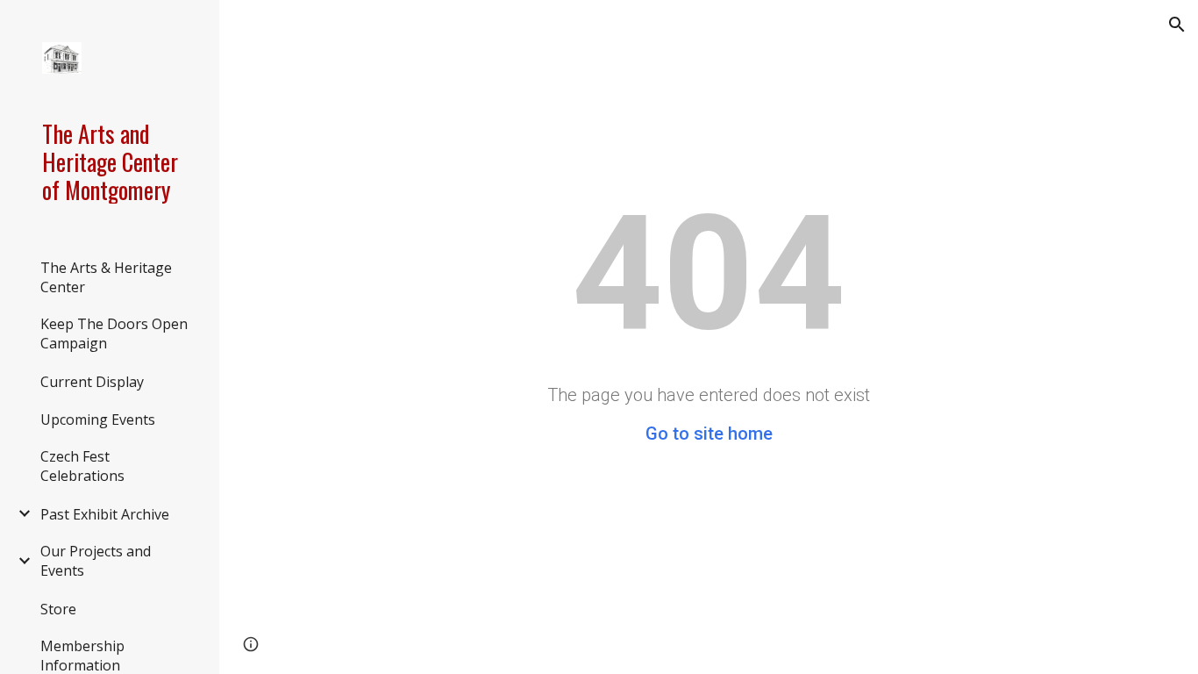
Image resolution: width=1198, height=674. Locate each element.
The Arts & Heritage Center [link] (106, 277)
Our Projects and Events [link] (95, 560)
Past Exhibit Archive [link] (104, 514)
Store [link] (58, 609)
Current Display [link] (92, 381)
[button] (1177, 25)
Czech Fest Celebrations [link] (82, 466)
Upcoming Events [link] (97, 419)
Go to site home (709, 433)
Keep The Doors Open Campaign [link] (114, 333)
